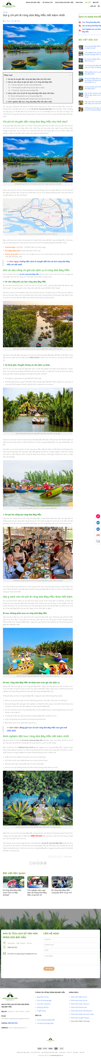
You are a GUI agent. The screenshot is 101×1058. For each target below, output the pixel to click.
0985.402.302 (13, 1023)
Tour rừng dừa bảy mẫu (64, 2)
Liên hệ (93, 6)
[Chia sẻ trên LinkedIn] (45, 863)
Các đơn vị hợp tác (44, 1004)
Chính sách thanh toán (79, 1007)
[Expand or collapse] (70, 75)
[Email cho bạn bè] (38, 863)
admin (18, 21)
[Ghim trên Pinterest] (41, 863)
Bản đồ (95, 2)
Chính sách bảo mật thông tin (81, 1011)
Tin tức (88, 2)
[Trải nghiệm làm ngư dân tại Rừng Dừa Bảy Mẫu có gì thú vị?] (38, 882)
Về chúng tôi (47, 2)
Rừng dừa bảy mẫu (33, 2)
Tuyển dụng (41, 1011)
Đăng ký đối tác (43, 1007)
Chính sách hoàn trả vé (79, 1000)
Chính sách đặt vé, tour (79, 997)
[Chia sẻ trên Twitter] (34, 863)
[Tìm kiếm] (99, 6)
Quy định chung (42, 997)
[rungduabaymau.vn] (10, 4)
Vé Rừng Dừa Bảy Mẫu (45, 1023)
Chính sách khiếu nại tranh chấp (82, 1014)
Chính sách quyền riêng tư (80, 1018)
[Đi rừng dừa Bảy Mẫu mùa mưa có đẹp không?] (13, 882)
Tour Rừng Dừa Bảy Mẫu (91, 22)
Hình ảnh (79, 2)
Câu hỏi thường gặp (44, 1000)
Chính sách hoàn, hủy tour (80, 1004)
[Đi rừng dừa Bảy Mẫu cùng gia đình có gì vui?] (62, 882)
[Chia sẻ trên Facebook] (30, 863)
